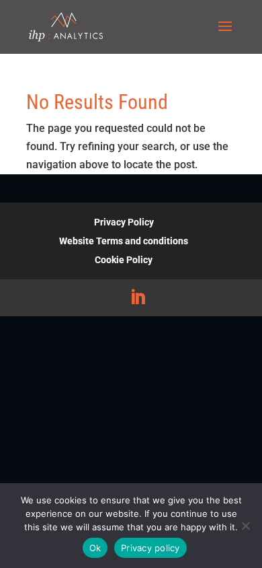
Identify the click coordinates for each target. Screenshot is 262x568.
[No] (245, 525)
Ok (95, 547)
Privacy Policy (124, 222)
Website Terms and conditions (123, 241)
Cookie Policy (123, 259)
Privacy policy (150, 547)
